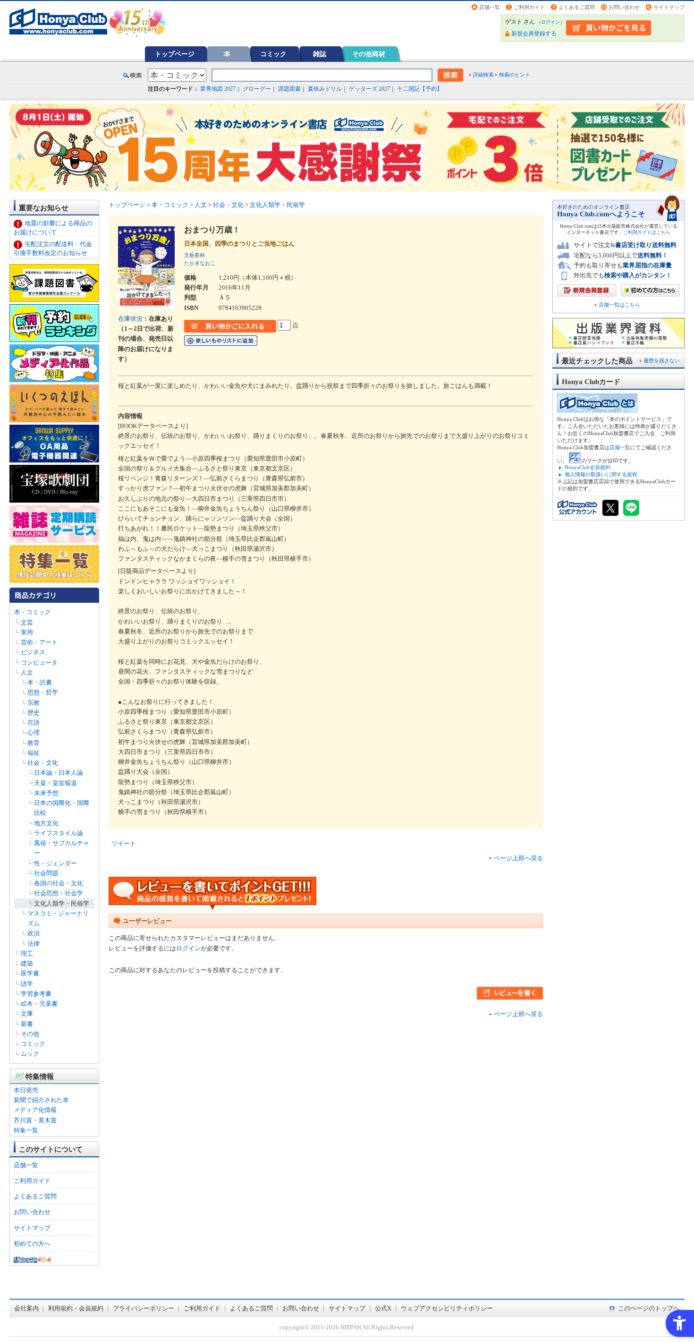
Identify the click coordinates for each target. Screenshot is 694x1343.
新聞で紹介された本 (41, 1099)
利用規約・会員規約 (75, 1308)
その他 (30, 1033)
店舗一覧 (489, 7)
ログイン (550, 22)
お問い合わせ (624, 7)
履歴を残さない (661, 360)
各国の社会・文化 (58, 883)
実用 (27, 632)
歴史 (33, 712)
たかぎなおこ (199, 263)
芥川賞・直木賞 (35, 1120)
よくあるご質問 (577, 7)
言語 (33, 722)
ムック (30, 1053)
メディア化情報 (35, 1109)
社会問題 (46, 873)
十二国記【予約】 (419, 89)
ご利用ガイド (529, 7)
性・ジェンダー (55, 863)
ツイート (123, 843)
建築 (27, 963)
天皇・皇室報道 (55, 783)
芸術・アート (39, 642)
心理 (33, 732)
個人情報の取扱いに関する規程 (601, 474)
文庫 (27, 1013)
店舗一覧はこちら (619, 305)
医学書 (30, 973)
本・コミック (32, 612)
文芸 (27, 622)
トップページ (175, 54)
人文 (27, 672)
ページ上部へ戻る (518, 858)
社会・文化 (42, 762)
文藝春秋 (194, 255)
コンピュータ (39, 662)
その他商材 (368, 54)
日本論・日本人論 (58, 772)
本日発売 (26, 1090)
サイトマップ (669, 7)
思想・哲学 (42, 692)
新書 (27, 1023)
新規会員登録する (534, 33)
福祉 (33, 752)
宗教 (33, 702)
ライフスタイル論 (58, 833)
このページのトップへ (648, 1308)
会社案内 (26, 1308)
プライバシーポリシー (143, 1308)
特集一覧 (26, 1130)
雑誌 (319, 54)
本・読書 (39, 682)
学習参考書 (36, 993)
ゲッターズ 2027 (369, 89)
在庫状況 (130, 318)
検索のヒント (514, 74)
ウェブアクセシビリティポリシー (447, 1308)
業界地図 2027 (218, 89)
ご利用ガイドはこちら (646, 232)
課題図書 (289, 89)
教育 (33, 742)
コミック (273, 54)
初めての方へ (32, 1243)
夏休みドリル (325, 89)
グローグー (257, 89)
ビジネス (33, 652)
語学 (27, 983)
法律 (33, 943)
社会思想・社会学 (58, 893)
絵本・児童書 (39, 1003)
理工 (27, 953)
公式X (383, 1308)
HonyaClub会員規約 (587, 467)
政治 (33, 933)
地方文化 (46, 823)
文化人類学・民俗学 (61, 903)
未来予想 (46, 792)
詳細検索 (483, 74)
